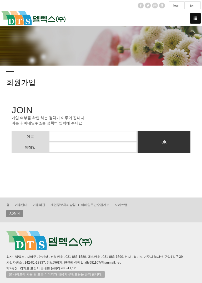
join (192, 5)
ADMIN (14, 213)
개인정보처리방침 (63, 205)
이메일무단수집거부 (95, 205)
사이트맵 (121, 205)
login (176, 5)
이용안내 (21, 205)
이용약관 (39, 205)
